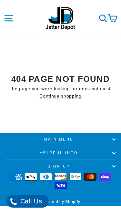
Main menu (59, 139)
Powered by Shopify (60, 202)
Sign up (59, 166)
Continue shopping (60, 96)
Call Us (30, 201)
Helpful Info (59, 153)
